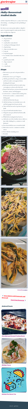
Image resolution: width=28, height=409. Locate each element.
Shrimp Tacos (6, 365)
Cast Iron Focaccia (17, 300)
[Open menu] (26, 2)
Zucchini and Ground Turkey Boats (13, 336)
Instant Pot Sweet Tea (9, 394)
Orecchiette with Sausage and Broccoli (13, 297)
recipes (25, 290)
